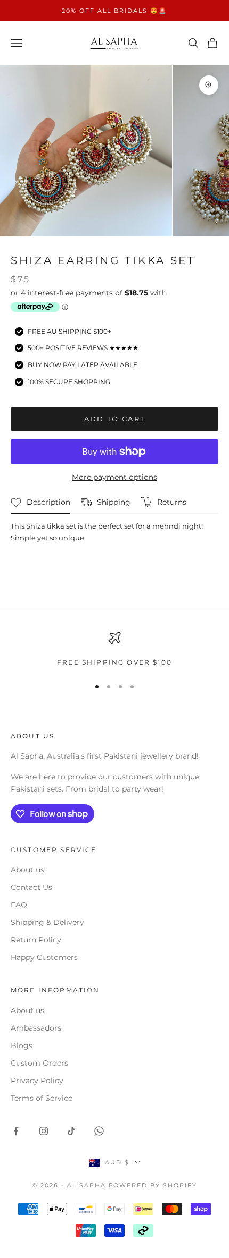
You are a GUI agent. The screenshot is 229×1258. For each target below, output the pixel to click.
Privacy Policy (37, 1080)
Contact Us (31, 887)
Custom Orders (39, 1063)
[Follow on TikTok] (71, 1131)
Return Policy (36, 940)
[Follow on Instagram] (43, 1131)
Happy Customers (44, 957)
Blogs (21, 1045)
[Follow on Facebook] (16, 1131)
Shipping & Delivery (47, 922)
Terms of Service (41, 1098)
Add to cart (114, 418)
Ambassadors (36, 1028)
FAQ (19, 905)
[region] (114, 650)
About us (27, 869)
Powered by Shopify (153, 1185)
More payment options (114, 477)
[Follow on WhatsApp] (99, 1131)
